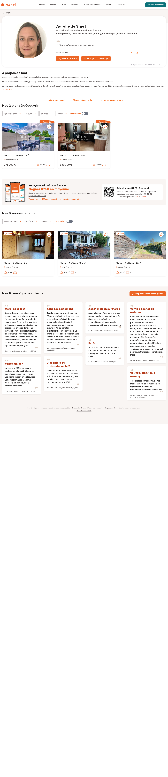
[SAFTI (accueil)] (8, 4)
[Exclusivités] (85, 113)
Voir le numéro (69, 58)
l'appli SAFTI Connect (37, 196)
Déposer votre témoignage (149, 293)
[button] (28, 137)
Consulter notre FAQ (84, 411)
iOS (137, 197)
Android (143, 197)
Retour (8, 13)
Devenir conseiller (156, 4)
